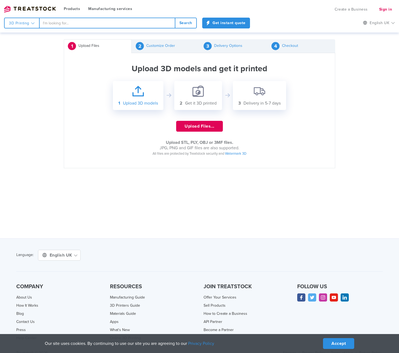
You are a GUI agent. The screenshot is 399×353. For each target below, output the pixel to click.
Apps (114, 321)
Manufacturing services (110, 9)
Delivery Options (224, 46)
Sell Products (215, 305)
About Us (24, 297)
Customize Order (156, 46)
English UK (62, 255)
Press (21, 330)
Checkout (286, 46)
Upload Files (85, 46)
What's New (120, 330)
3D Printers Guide (125, 305)
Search (185, 23)
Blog (20, 313)
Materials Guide (123, 313)
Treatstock (30, 9)
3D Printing (19, 23)
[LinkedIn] (345, 297)
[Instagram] (323, 297)
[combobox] (107, 23)
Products (72, 9)
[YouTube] (334, 297)
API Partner (213, 321)
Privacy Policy (201, 343)
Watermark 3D (235, 153)
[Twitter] (312, 297)
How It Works (27, 305)
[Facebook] (301, 297)
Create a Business (351, 9)
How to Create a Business (225, 313)
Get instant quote (228, 23)
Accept (338, 343)
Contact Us (25, 321)
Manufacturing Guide (127, 297)
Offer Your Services (220, 297)
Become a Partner (219, 330)
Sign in (385, 9)
